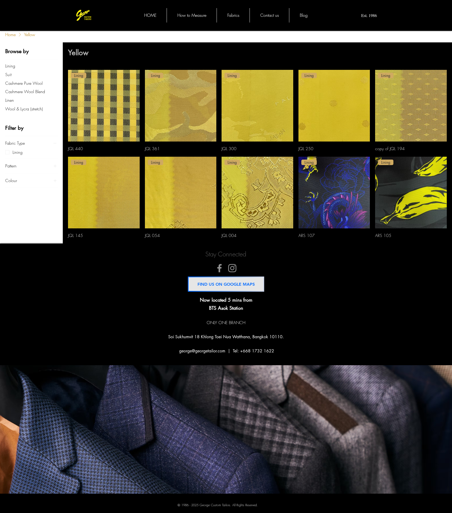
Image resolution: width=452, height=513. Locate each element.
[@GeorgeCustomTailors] (219, 268)
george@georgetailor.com (202, 351)
